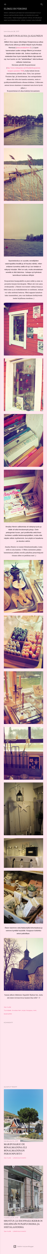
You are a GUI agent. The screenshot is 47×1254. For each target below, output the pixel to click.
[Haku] (41, 3)
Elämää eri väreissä (15, 8)
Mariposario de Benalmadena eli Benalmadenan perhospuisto (15, 1149)
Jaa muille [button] (7, 1007)
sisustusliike (8, 1014)
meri (34, 1010)
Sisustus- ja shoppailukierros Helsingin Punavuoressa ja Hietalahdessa (23, 1224)
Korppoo (29, 1010)
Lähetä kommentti (19, 1158)
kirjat (24, 1010)
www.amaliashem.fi (23, 48)
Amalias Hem (16, 1010)
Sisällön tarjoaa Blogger (25, 1246)
